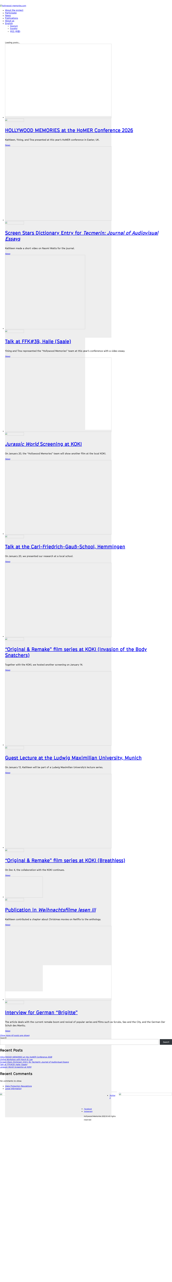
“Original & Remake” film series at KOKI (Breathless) (65, 860)
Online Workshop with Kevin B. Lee (16, 1059)
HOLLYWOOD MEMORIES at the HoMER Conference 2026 (69, 130)
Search (3, 1038)
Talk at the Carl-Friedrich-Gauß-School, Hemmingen (65, 546)
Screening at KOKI (43, 444)
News (7, 145)
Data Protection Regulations (18, 1086)
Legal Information (13, 1088)
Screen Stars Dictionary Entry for (34, 1062)
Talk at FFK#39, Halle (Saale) (38, 341)
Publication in (50, 910)
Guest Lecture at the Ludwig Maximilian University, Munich (73, 758)
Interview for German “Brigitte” (41, 1012)
